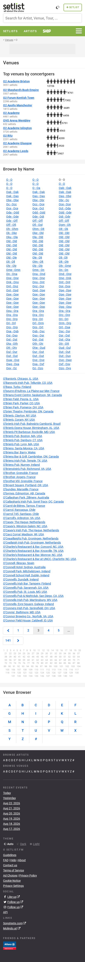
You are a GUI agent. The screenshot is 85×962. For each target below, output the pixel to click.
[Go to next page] (18, 641)
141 (8, 640)
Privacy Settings (13, 885)
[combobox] (42, 18)
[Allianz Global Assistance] (9, 945)
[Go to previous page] (8, 631)
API (5, 912)
